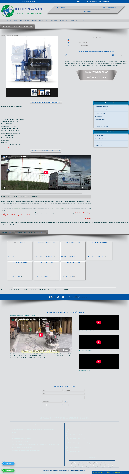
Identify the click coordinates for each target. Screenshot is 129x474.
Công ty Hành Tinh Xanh (13, 222)
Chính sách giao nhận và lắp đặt (77, 438)
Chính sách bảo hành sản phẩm (77, 430)
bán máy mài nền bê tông (57, 222)
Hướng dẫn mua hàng (75, 451)
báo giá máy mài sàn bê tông (78, 222)
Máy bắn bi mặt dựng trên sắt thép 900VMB (14, 224)
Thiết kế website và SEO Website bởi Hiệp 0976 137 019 (72, 470)
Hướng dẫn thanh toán (75, 447)
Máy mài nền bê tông (28, 1)
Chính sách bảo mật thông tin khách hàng (80, 443)
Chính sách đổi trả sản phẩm (76, 434)
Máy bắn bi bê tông (116, 222)
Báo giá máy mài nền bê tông (28, 222)
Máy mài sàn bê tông (106, 222)
